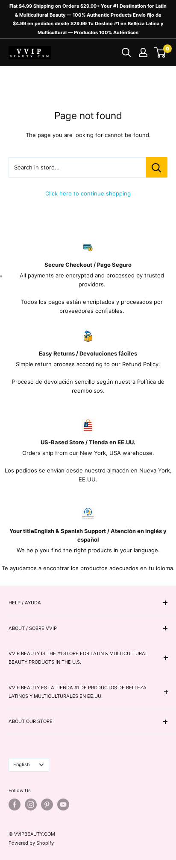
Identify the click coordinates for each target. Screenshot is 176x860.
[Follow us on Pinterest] (47, 804)
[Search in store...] (156, 167)
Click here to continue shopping (88, 193)
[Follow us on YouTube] (63, 804)
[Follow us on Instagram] (31, 804)
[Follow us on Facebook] (15, 804)
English (21, 764)
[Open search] (126, 52)
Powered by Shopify (31, 843)
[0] (160, 52)
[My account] (143, 52)
